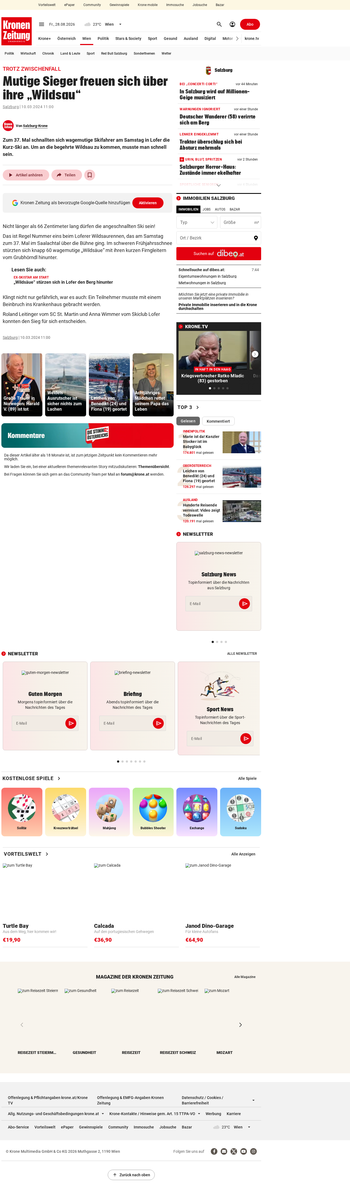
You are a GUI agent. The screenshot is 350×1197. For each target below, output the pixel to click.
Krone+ (44, 38)
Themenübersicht (153, 466)
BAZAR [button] (235, 209)
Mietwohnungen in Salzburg (219, 283)
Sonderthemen (144, 53)
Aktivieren (148, 203)
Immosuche (175, 5)
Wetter (166, 53)
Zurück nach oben (131, 1175)
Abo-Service (18, 1127)
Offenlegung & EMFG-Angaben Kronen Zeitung (130, 1100)
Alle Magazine (244, 977)
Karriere (234, 1114)
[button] (237, 39)
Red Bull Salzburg (114, 53)
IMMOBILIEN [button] (188, 209)
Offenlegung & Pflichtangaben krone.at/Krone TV (48, 1100)
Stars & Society (128, 38)
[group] (21, 384)
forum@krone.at (135, 474)
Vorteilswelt (47, 5)
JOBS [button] (207, 209)
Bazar (220, 5)
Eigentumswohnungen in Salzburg (219, 276)
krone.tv (252, 38)
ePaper (69, 5)
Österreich (66, 38)
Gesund (170, 38)
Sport (152, 38)
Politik (103, 38)
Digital (210, 38)
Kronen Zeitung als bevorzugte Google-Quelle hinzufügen (89, 202)
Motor (228, 38)
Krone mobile (148, 5)
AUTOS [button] (220, 209)
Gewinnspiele (119, 5)
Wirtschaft (28, 53)
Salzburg (11, 107)
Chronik (48, 53)
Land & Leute (70, 53)
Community (92, 5)
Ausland (191, 38)
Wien (86, 38)
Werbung (213, 1114)
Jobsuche (199, 5)
